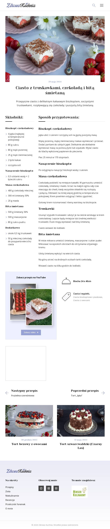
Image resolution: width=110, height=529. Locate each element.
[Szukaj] (94, 5)
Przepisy (9, 487)
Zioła (7, 491)
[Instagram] (48, 488)
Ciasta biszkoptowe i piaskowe (87, 297)
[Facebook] (41, 488)
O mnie (9, 508)
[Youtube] (56, 488)
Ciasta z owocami (81, 300)
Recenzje (10, 500)
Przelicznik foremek (15, 504)
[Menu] (102, 5)
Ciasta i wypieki (81, 293)
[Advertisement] (26, 363)
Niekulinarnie (12, 495)
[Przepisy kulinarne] (80, 496)
